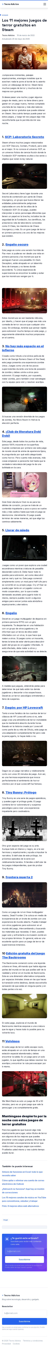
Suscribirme (24, 1259)
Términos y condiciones (33, 1341)
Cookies (16, 1344)
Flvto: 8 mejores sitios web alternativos (20, 1206)
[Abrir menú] (44, 4)
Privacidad (6, 1344)
